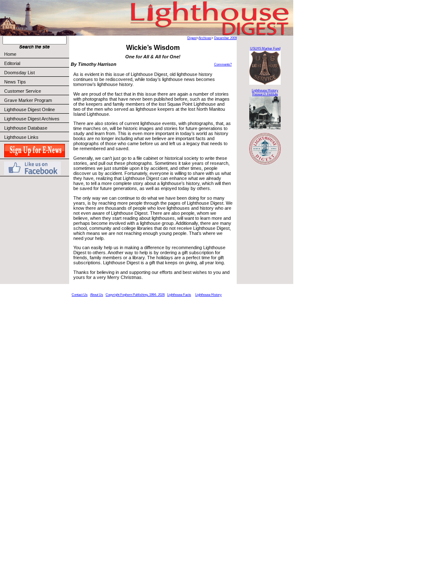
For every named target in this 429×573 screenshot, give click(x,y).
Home (10, 54)
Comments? (223, 64)
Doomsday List (19, 72)
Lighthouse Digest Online (29, 109)
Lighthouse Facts (179, 295)
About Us (96, 295)
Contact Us (80, 295)
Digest (191, 38)
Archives (205, 38)
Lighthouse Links (21, 137)
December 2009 (225, 38)
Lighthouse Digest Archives (31, 118)
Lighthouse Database (25, 127)
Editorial (12, 63)
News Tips (15, 81)
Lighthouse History (208, 295)
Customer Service (22, 91)
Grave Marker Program (28, 100)
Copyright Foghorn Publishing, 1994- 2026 (135, 295)
